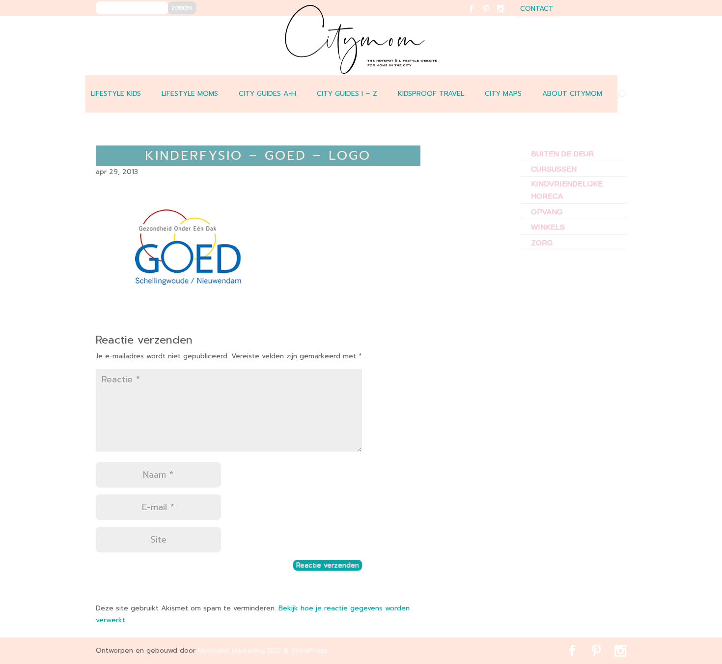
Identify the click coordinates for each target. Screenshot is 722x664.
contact (537, 9)
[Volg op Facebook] (477, 15)
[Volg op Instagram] (506, 15)
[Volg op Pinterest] (491, 15)
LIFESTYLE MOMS (190, 93)
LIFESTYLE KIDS (116, 93)
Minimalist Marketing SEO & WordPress (262, 650)
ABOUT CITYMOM (572, 93)
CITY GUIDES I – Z (347, 93)
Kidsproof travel (431, 93)
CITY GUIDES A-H (267, 93)
